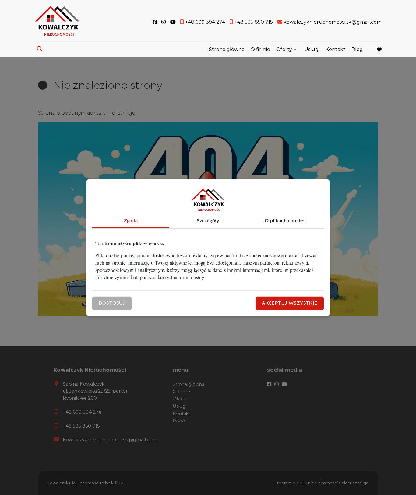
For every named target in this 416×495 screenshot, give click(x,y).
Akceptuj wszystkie (289, 303)
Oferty (284, 49)
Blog (357, 49)
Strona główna (227, 49)
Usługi (311, 49)
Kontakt (335, 49)
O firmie (260, 49)
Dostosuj (112, 303)
